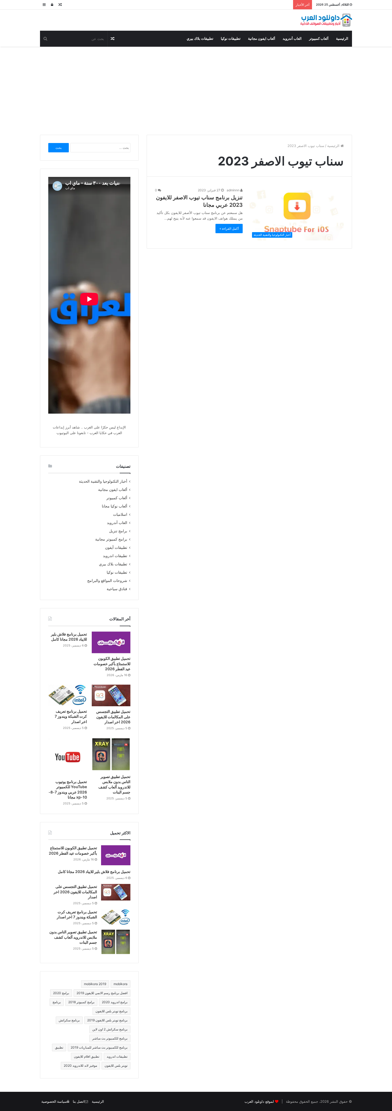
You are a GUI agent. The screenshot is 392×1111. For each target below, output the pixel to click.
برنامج (57, 1002)
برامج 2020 (61, 993)
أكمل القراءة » (229, 229)
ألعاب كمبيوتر (319, 39)
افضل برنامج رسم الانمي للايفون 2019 (102, 993)
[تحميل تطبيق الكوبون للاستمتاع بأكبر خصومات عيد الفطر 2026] (111, 642)
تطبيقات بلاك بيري (200, 39)
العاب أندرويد (292, 39)
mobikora (120, 984)
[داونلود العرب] (326, 20)
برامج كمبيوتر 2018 (81, 1002)
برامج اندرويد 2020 (114, 1002)
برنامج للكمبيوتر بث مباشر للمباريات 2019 (99, 1047)
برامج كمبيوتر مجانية (111, 539)
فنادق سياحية (117, 589)
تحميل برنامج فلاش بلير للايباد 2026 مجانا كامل (94, 871)
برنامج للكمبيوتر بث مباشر (109, 1038)
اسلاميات (120, 514)
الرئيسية (342, 39)
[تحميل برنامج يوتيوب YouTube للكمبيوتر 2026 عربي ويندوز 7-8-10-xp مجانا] (67, 757)
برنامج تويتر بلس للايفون (111, 1011)
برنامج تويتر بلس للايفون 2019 (107, 1020)
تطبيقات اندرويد (115, 556)
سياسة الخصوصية (54, 1101)
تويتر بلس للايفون (116, 1066)
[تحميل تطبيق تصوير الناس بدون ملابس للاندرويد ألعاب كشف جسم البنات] (111, 754)
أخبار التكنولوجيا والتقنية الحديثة (103, 481)
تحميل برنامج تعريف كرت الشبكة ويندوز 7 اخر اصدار (71, 716)
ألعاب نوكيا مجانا (114, 506)
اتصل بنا (79, 1101)
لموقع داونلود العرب (259, 1101)
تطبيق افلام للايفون (86, 1056)
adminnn (233, 190)
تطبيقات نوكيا (231, 39)
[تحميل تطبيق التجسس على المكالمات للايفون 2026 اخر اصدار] (111, 695)
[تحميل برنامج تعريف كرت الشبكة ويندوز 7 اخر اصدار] (67, 695)
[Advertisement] (196, 89)
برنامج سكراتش (69, 1020)
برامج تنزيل (118, 531)
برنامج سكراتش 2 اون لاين (109, 1029)
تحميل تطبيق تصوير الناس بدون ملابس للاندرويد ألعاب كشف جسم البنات (73, 937)
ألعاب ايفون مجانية (261, 39)
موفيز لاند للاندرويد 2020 (80, 1066)
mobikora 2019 (95, 984)
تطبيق (59, 1047)
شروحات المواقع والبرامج (107, 580)
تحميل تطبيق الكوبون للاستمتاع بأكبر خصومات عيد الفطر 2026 (112, 663)
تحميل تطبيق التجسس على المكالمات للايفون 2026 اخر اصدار (113, 716)
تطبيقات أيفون (116, 547)
